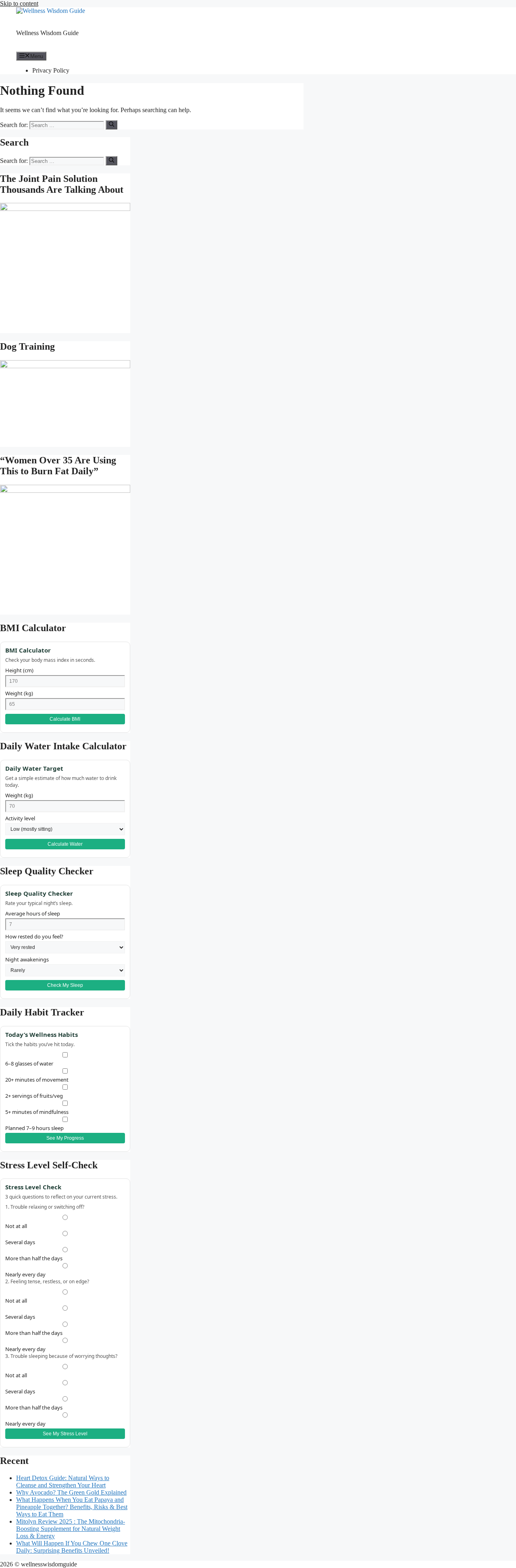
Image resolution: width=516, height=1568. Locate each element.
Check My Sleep (65, 985)
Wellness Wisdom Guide (47, 32)
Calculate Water (65, 844)
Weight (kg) (19, 693)
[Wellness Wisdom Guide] (50, 10)
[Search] (111, 124)
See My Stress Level (65, 1434)
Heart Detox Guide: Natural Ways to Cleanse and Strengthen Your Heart (62, 1481)
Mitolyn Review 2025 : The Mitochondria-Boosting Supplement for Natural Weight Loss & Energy (70, 1528)
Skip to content (19, 3)
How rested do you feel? (34, 936)
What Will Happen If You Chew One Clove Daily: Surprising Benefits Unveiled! (71, 1547)
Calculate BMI (65, 719)
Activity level (20, 818)
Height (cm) (19, 670)
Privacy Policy (50, 70)
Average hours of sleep (32, 913)
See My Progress (65, 1138)
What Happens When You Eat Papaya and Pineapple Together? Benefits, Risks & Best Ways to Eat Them (71, 1507)
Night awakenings (27, 959)
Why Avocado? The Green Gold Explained (71, 1492)
